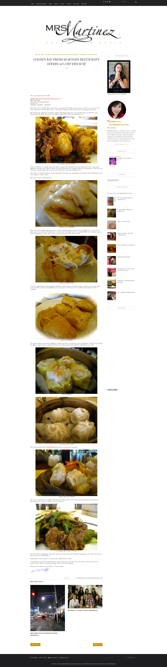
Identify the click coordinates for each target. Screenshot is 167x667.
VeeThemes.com (111, 664)
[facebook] (104, 2)
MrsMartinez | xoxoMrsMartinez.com (119, 123)
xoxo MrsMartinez (115, 156)
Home (32, 4)
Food (50, 4)
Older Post (97, 644)
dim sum (48, 54)
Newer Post (35, 644)
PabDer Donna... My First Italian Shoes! (125, 234)
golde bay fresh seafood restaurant (65, 54)
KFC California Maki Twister (126, 292)
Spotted (84, 4)
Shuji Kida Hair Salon (123, 257)
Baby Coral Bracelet (123, 221)
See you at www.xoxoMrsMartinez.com (119, 193)
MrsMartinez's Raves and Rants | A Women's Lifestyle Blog (80, 664)
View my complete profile (122, 144)
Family (62, 4)
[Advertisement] (83, 10)
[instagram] (108, 2)
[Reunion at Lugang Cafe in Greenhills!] (85, 596)
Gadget (69, 4)
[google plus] (110, 2)
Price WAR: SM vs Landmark (126, 245)
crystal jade (39, 54)
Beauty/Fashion (41, 4)
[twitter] (106, 2)
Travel (56, 4)
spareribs (82, 54)
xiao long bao (92, 54)
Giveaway (76, 4)
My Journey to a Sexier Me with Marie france (125, 269)
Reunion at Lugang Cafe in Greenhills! (83, 610)
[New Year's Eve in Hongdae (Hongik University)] (47, 608)
